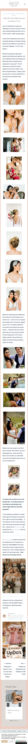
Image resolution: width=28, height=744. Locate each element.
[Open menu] (24, 4)
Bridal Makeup (11, 13)
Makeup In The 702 (7, 540)
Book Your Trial (11, 731)
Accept (4, 741)
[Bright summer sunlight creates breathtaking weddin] (14, 633)
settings (13, 738)
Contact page (18, 527)
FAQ (24, 731)
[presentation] (14, 698)
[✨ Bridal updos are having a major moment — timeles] (14, 656)
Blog (5, 13)
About (19, 731)
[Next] (20, 705)
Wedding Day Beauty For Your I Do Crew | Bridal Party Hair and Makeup (7, 670)
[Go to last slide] (8, 705)
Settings (11, 741)
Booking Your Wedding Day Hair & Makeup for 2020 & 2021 (21, 669)
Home (4, 731)
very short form (16, 529)
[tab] (10, 720)
